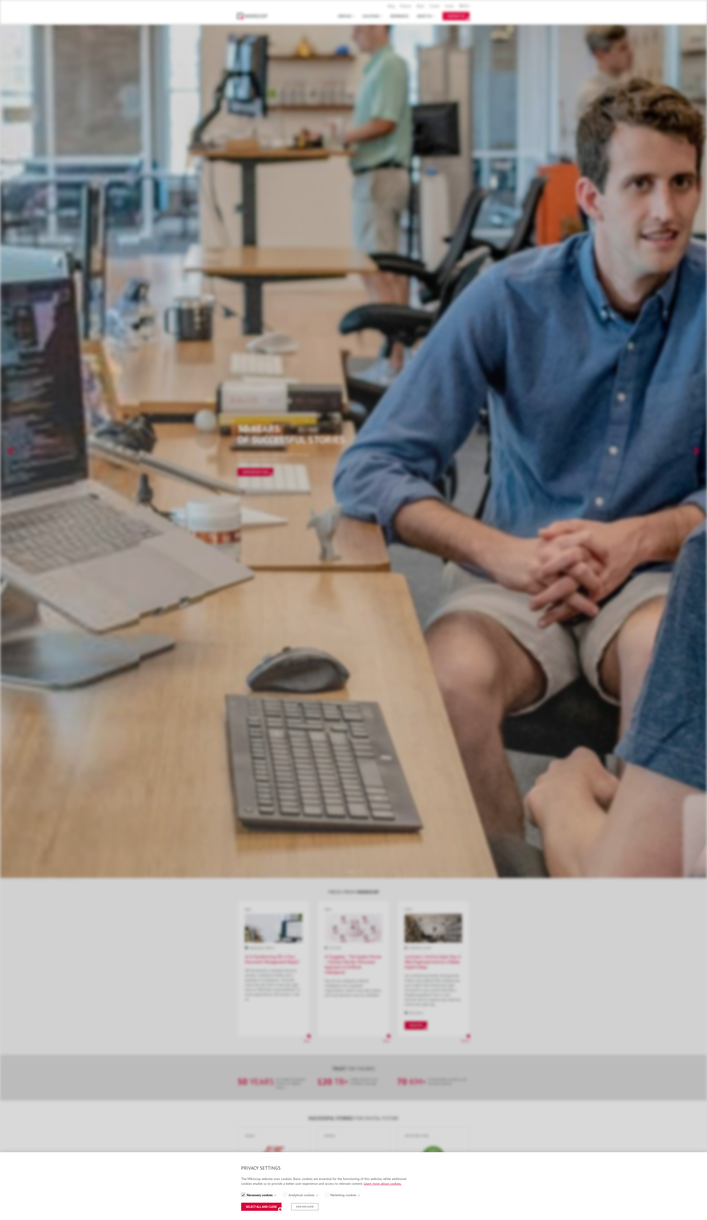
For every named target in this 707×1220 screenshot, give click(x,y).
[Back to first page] (254, 16)
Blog (391, 6)
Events (434, 6)
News (420, 6)
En (465, 6)
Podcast (405, 6)
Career (449, 6)
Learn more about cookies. (383, 1183)
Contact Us (456, 16)
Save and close (305, 1206)
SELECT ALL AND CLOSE (261, 1207)
